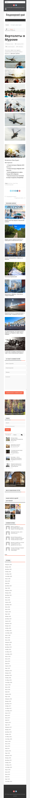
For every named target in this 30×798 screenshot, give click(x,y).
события (14, 183)
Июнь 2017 (7, 717)
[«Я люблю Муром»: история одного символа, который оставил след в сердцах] (15, 323)
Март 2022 (7, 614)
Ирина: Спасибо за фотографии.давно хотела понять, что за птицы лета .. (17, 528)
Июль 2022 (7, 607)
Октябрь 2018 (8, 680)
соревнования (9, 185)
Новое (14, 434)
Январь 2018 (8, 701)
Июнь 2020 (7, 640)
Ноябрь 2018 (8, 677)
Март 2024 (7, 588)
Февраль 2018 (8, 699)
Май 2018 (7, 691)
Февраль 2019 (8, 670)
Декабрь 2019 (8, 647)
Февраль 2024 (8, 590)
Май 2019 (7, 663)
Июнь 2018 (7, 689)
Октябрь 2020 (8, 630)
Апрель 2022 (8, 611)
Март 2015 (7, 779)
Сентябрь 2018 (8, 682)
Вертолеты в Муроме (15, 38)
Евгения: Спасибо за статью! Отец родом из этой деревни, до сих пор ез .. (17, 544)
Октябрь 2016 (8, 736)
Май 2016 (7, 748)
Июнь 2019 (7, 661)
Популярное (8, 434)
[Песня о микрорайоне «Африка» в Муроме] (15, 250)
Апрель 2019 (8, 666)
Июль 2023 (7, 597)
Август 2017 (7, 713)
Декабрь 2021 (8, 618)
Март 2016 (7, 753)
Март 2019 (7, 668)
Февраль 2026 (8, 564)
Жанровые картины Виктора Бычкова (15, 445)
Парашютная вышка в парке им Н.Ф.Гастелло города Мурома (16, 465)
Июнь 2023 (7, 600)
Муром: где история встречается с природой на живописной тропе (14, 239)
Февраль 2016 (8, 755)
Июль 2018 (7, 687)
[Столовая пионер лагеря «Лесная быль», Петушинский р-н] (8, 451)
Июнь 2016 (7, 746)
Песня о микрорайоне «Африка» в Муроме (14, 258)
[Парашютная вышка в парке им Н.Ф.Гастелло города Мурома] (8, 465)
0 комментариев (10, 46)
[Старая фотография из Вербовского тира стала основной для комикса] (15, 343)
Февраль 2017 (8, 727)
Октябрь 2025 (8, 574)
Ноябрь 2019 (8, 649)
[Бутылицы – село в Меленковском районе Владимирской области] (8, 458)
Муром (11, 29)
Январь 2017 (8, 729)
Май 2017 (7, 720)
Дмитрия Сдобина (15, 53)
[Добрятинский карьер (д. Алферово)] (15, 407)
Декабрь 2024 (8, 585)
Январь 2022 (8, 616)
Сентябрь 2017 (8, 710)
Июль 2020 (7, 637)
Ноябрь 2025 (8, 571)
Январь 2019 (8, 673)
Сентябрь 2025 (8, 576)
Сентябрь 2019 (8, 654)
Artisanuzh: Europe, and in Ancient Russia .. (16, 532)
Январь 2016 (8, 757)
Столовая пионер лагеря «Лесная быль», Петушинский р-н (16, 451)
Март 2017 (7, 724)
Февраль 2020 (8, 642)
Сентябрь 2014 (8, 781)
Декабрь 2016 (8, 732)
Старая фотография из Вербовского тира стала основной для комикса (14, 352)
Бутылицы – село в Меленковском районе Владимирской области (16, 458)
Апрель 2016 (8, 750)
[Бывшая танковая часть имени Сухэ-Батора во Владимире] (15, 479)
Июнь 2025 (7, 581)
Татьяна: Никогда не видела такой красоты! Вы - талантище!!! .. (17, 549)
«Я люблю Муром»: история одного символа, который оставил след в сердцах (14, 333)
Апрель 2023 (8, 602)
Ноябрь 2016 (8, 734)
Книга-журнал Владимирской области (14, 794)
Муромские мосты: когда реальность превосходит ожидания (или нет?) (15, 313)
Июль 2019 (7, 658)
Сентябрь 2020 (8, 633)
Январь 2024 (8, 592)
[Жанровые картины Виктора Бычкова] (8, 446)
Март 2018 (7, 696)
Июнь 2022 (7, 609)
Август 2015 (7, 769)
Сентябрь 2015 (8, 767)
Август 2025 (7, 578)
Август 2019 (7, 656)
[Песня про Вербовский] (15, 268)
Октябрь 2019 (8, 651)
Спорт (11, 44)
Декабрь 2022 (8, 604)
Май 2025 (7, 583)
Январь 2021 (8, 625)
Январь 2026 (8, 567)
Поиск (7, 429)
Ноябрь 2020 (8, 628)
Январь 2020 (8, 644)
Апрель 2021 (8, 621)
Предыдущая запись (10, 196)
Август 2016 (7, 741)
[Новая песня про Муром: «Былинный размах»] (15, 212)
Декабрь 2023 (8, 595)
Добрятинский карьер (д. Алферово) (14, 413)
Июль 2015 (7, 772)
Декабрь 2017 (8, 703)
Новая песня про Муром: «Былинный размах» (14, 221)
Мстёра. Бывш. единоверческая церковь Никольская (17, 439)
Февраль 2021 (8, 623)
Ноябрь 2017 (8, 706)
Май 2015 (7, 776)
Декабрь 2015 (8, 760)
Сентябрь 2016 (8, 739)
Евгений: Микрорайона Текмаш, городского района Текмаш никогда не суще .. (17, 538)
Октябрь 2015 (8, 765)
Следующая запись (19, 198)
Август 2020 (7, 635)
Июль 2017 (7, 715)
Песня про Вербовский (11, 276)
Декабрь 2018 (8, 675)
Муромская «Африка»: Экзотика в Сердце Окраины (14, 294)
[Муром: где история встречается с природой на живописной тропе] (15, 231)
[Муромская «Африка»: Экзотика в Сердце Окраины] (15, 286)
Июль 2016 (7, 743)
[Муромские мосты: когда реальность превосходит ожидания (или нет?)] (15, 305)
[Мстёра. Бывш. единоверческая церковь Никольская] (8, 439)
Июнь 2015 (7, 774)
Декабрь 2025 (8, 569)
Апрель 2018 (8, 694)
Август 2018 (7, 684)
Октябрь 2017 (8, 708)
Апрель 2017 (8, 722)
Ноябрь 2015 (8, 762)
